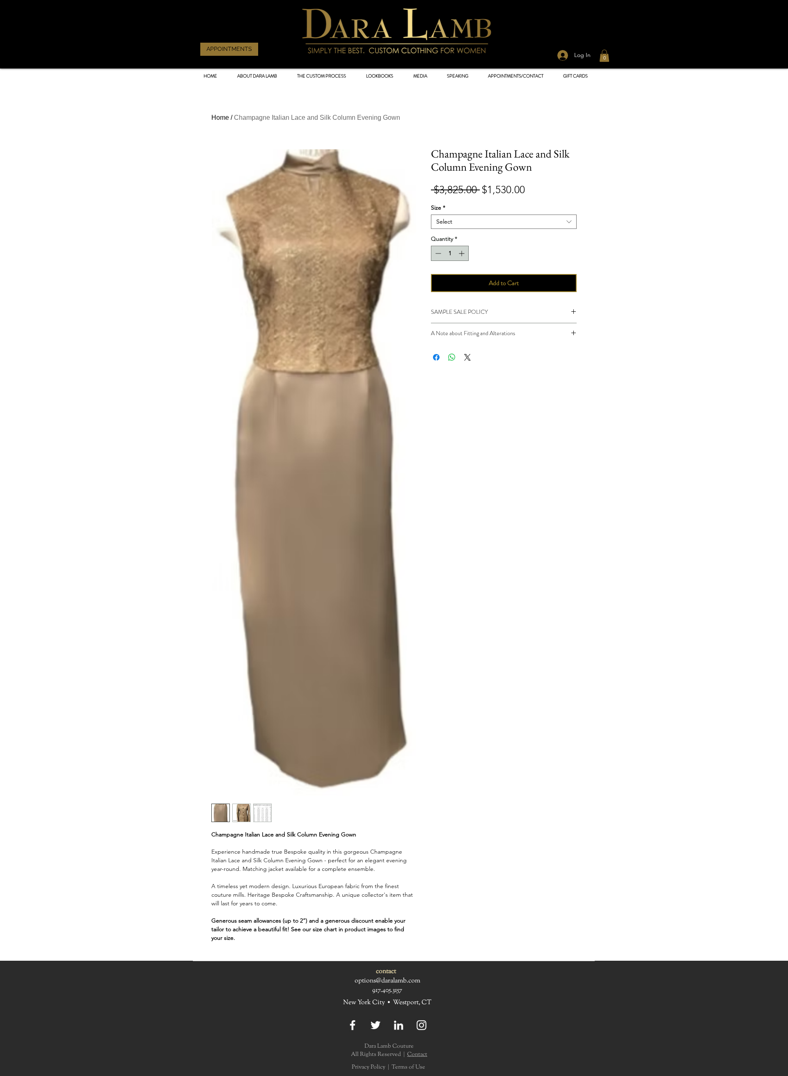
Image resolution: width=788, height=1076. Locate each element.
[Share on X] (467, 357)
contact (386, 971)
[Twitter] (375, 1025)
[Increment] (462, 253)
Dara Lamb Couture (389, 1046)
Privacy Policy (368, 1067)
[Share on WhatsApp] (452, 357)
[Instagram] (421, 1025)
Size (438, 207)
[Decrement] (437, 253)
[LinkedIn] (398, 1025)
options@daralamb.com (387, 981)
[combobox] (504, 222)
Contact (417, 1055)
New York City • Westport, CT (387, 1002)
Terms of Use (408, 1067)
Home (220, 117)
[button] (379, 76)
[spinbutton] (449, 253)
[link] (604, 56)
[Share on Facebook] (436, 357)
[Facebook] (352, 1025)
